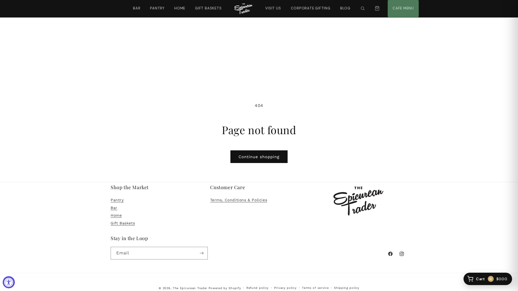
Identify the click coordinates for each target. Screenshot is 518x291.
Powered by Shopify (225, 288)
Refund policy (257, 288)
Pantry (157, 8)
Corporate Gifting (308, 5)
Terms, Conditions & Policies (238, 200)
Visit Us (272, 5)
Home (179, 8)
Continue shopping (259, 156)
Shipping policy (346, 288)
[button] (362, 8)
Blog (345, 8)
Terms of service (315, 288)
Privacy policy (285, 288)
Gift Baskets (208, 8)
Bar (136, 8)
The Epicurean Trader (190, 288)
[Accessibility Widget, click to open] (9, 282)
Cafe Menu (402, 5)
